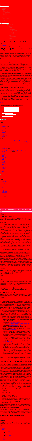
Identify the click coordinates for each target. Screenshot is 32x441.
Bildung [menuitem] (6, 434)
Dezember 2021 (4, 167)
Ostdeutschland (26, 142)
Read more (1, 102)
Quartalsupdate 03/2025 (5, 148)
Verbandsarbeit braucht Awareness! (6, 149)
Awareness (6, 16)
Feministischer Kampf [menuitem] (8, 435)
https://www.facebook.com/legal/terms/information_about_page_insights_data (19, 321)
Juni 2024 (3, 155)
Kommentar (2, 111)
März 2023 (3, 160)
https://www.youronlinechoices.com (24, 323)
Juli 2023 (3, 159)
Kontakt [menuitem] (4, 438)
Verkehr (3, 136)
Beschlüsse (3, 9)
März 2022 (3, 166)
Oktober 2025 (3, 154)
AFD (2, 140)
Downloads (3, 20)
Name (1, 113)
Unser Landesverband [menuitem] (6, 437)
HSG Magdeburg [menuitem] (7, 431)
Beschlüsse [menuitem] (3, 428)
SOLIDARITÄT (6, 145)
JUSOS (25, 141)
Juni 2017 (3, 172)
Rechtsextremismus (4, 132)
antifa (4, 140)
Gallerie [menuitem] (4, 439)
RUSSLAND (17, 143)
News (2, 7)
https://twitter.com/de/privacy (13, 329)
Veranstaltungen (4, 8)
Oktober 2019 (3, 170)
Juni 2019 (3, 171)
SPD (13, 145)
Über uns (3, 17)
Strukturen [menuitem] (3, 429)
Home (2, 44)
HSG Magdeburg (7, 12)
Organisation (3, 131)
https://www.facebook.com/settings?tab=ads (12, 323)
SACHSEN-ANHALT (26, 143)
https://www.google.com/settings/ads (11, 327)
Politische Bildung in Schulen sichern (7, 151)
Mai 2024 (3, 156)
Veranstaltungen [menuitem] (4, 427)
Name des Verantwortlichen (27, 403)
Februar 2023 (3, 161)
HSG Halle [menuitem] (6, 432)
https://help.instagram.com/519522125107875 (15, 325)
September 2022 (4, 163)
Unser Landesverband (6, 18)
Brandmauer (12, 140)
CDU (15, 140)
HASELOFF (17, 141)
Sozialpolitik (3, 133)
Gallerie (4, 19)
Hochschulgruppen (5, 11)
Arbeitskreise (5, 14)
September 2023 (4, 157)
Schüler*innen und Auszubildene (7, 13)
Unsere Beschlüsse (4, 135)
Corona (18, 140)
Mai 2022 (3, 165)
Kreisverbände (5, 10)
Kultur (2, 129)
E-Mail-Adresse (2, 114)
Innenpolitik (3, 128)
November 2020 (4, 169)
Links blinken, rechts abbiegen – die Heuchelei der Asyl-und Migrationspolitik (12, 150)
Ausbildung (7, 140)
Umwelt (3, 134)
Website (1, 116)
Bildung (6, 15)
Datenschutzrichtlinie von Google (7, 341)
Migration (3, 130)
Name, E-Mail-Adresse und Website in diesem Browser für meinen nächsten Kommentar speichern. (14, 117)
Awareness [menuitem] (6, 436)
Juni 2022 (3, 164)
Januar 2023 (3, 162)
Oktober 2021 (3, 168)
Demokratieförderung (4, 126)
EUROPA (22, 140)
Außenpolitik (4, 45)
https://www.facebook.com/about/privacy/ (14, 322)
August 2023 (3, 158)
